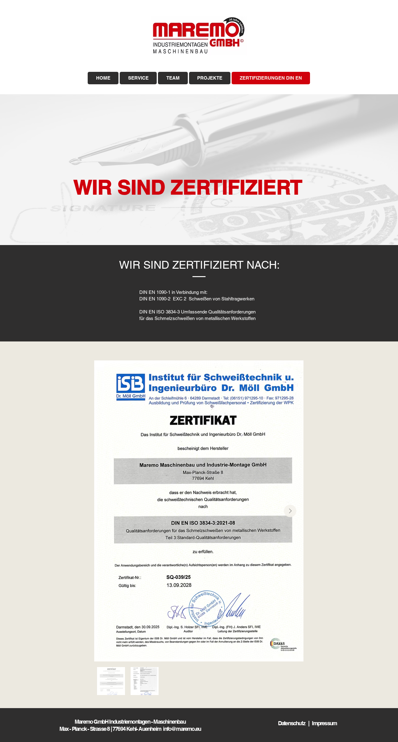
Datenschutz (293, 723)
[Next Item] (290, 511)
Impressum (324, 723)
